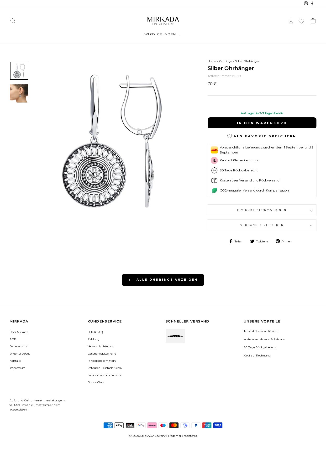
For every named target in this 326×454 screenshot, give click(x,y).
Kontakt (15, 360)
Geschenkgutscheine (102, 353)
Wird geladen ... (163, 34)
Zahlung (94, 339)
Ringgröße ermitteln (102, 360)
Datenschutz (18, 346)
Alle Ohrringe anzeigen (166, 279)
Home (212, 61)
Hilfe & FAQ (95, 332)
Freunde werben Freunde (105, 375)
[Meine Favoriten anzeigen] (301, 20)
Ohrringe (225, 61)
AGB (13, 339)
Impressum (17, 368)
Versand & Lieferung (101, 346)
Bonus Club (96, 382)
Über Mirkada (19, 332)
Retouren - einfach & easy (105, 368)
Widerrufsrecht (20, 353)
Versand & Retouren (262, 225)
